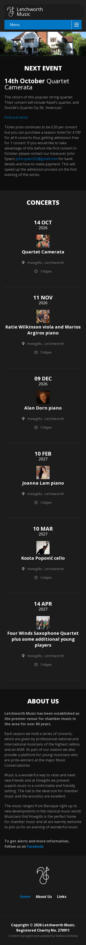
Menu (15, 24)
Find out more (16, 117)
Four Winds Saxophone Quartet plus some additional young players (43, 639)
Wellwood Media (67, 936)
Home (25, 896)
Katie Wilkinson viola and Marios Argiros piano (43, 330)
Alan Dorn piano (43, 408)
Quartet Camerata (43, 252)
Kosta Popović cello (43, 558)
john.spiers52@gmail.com (37, 158)
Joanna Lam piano (43, 483)
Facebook (35, 846)
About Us (44, 896)
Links (61, 896)
